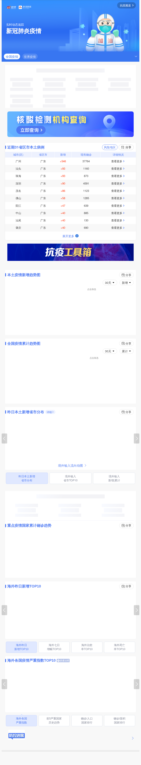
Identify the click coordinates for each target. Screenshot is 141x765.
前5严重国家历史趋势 (54, 720)
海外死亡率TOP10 (119, 647)
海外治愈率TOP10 (87, 647)
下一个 (136, 438)
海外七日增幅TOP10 (54, 647)
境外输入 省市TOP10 (70, 478)
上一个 (4, 438)
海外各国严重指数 (21, 720)
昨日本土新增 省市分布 (27, 478)
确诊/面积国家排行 (119, 720)
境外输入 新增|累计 (114, 478)
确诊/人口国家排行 (87, 720)
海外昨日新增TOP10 (21, 647)
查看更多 (116, 161)
